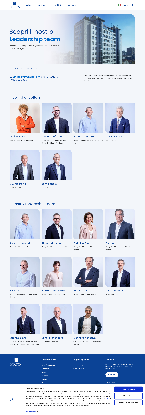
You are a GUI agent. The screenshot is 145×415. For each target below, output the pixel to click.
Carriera (45, 379)
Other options (31, 411)
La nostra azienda (48, 365)
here (107, 398)
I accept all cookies (128, 389)
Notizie (44, 383)
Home (12, 69)
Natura (44, 372)
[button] (30, 5)
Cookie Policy (78, 368)
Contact (112, 374)
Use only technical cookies (128, 402)
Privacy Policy (78, 365)
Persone (45, 376)
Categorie (45, 368)
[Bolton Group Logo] (15, 5)
